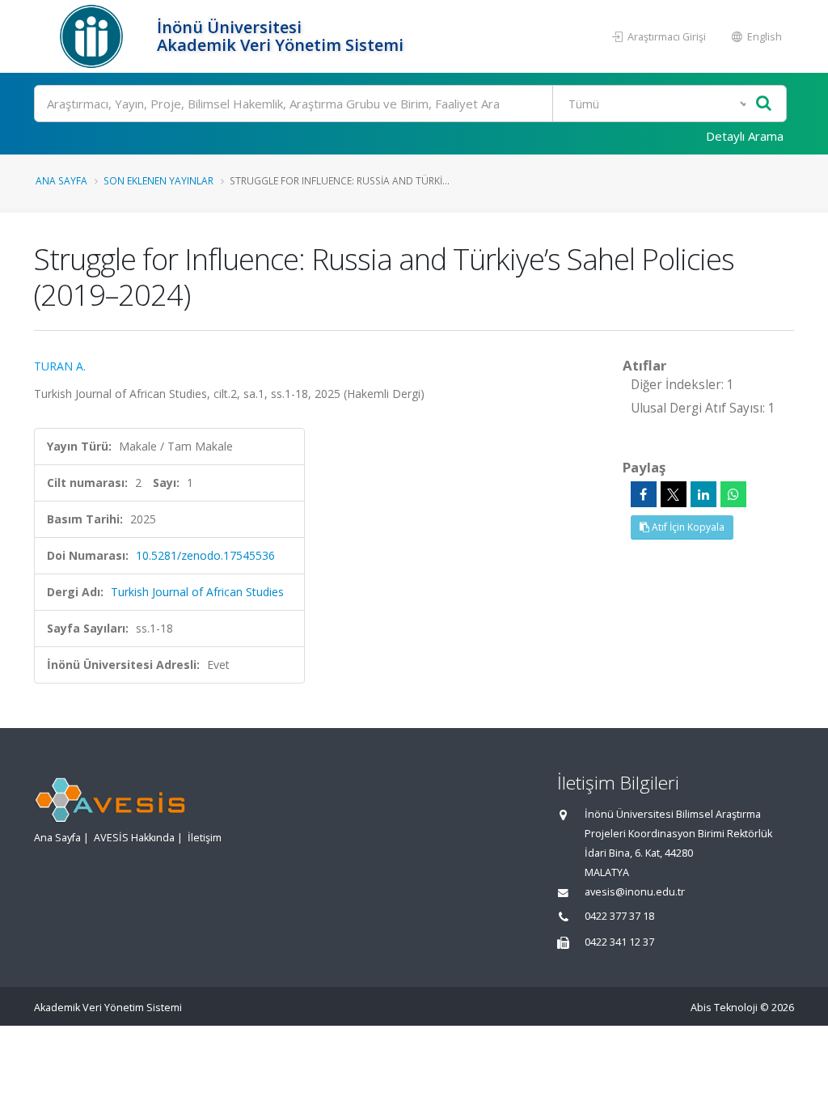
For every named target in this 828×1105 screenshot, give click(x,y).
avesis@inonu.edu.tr (635, 892)
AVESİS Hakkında (134, 838)
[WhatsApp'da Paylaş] (733, 494)
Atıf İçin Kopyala (686, 527)
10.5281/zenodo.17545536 (205, 555)
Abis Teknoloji (724, 1007)
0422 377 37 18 (619, 916)
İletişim (205, 838)
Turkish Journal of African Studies (197, 591)
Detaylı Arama (745, 136)
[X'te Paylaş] (673, 494)
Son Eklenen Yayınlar (158, 180)
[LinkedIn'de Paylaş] (703, 494)
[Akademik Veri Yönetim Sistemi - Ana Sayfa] (93, 36)
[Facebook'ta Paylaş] (644, 494)
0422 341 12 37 (619, 942)
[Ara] (764, 104)
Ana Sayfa (61, 180)
